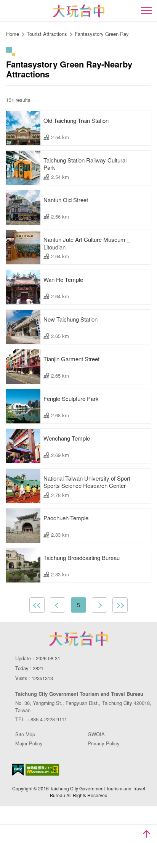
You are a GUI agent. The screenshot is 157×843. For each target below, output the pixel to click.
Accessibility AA (42, 770)
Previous (57, 605)
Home (12, 33)
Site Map (25, 734)
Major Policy (29, 743)
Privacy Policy (104, 743)
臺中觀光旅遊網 (78, 11)
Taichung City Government (78, 638)
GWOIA (96, 734)
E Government (18, 769)
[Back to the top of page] (146, 834)
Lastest (120, 605)
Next (99, 605)
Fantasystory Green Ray (102, 33)
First (37, 605)
